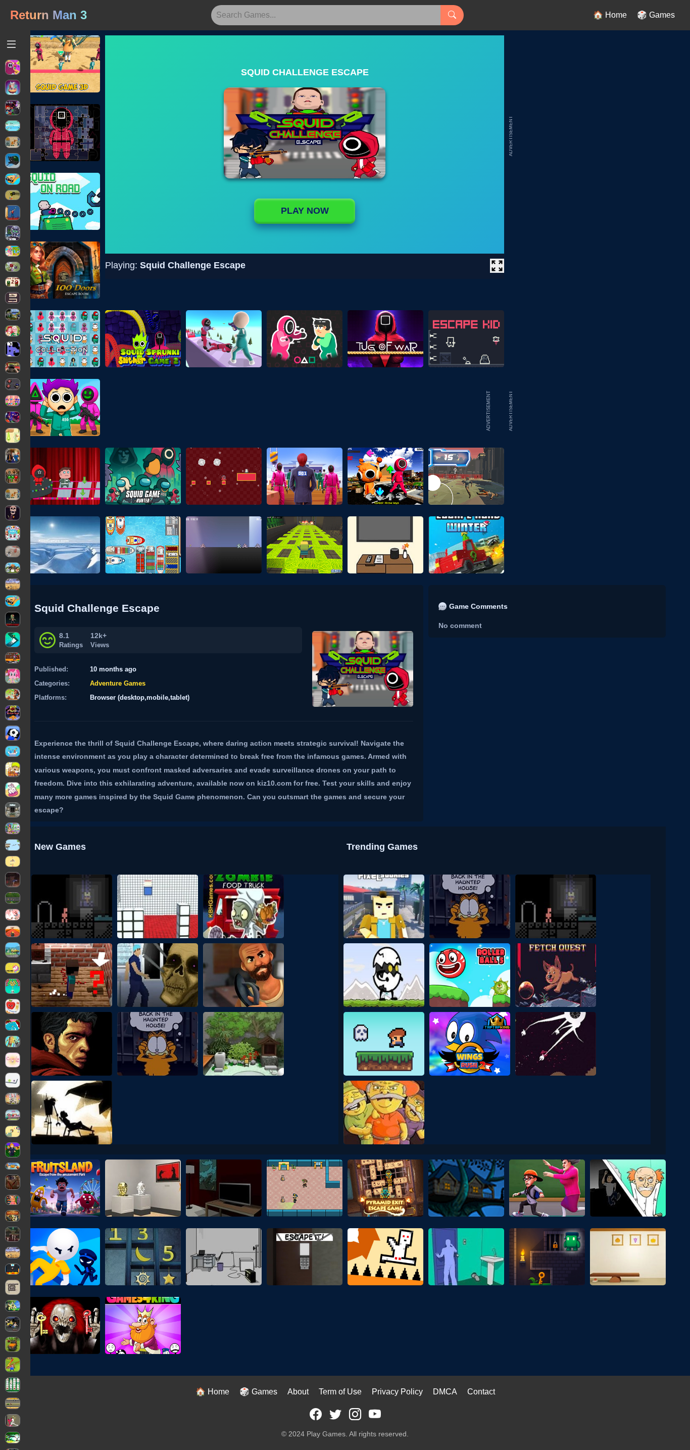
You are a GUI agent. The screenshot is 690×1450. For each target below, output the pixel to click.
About (298, 1391)
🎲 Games (656, 15)
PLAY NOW (305, 211)
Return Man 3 (48, 15)
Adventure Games (117, 683)
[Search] (452, 15)
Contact (481, 1391)
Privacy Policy (397, 1391)
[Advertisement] (590, 410)
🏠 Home (610, 15)
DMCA (445, 1391)
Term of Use (340, 1391)
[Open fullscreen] (497, 266)
